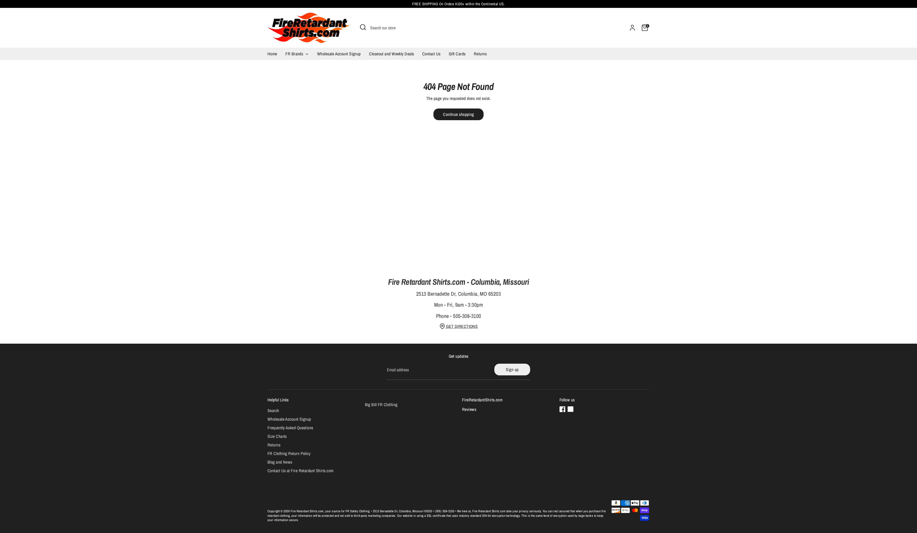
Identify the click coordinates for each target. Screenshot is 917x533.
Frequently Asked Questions (290, 428)
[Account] (632, 27)
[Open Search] (363, 27)
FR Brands (294, 54)
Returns (480, 54)
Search (273, 411)
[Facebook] (562, 409)
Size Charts (277, 436)
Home (272, 54)
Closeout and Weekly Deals (391, 54)
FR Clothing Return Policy (288, 453)
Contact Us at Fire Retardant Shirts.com (300, 471)
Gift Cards (457, 54)
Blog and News (279, 462)
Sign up (512, 370)
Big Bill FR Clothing (381, 405)
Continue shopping (458, 114)
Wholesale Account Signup (339, 54)
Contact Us (431, 54)
